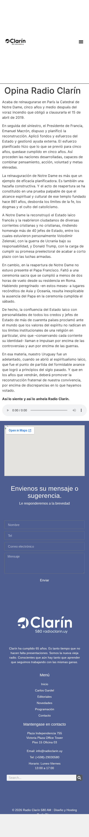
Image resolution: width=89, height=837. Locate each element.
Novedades (44, 703)
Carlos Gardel (44, 690)
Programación (44, 709)
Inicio (44, 684)
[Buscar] (79, 778)
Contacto (44, 715)
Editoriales (44, 696)
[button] (80, 41)
